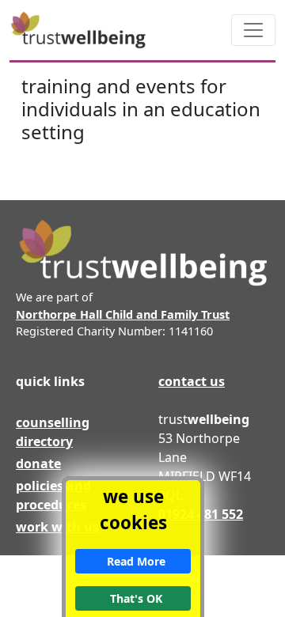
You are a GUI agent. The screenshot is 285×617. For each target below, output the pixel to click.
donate (38, 463)
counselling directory (52, 432)
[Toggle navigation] (253, 30)
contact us (191, 381)
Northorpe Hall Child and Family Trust (123, 314)
